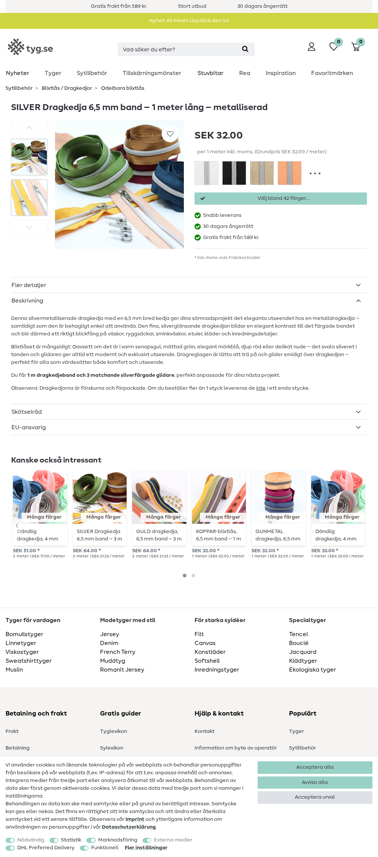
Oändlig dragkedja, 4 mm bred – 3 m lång (37, 535)
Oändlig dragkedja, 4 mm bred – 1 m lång (336, 535)
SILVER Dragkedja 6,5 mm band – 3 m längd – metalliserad (99, 535)
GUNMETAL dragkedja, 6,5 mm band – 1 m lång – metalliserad (277, 535)
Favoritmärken (332, 73)
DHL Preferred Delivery (46, 847)
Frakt (12, 731)
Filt (199, 634)
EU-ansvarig (28, 427)
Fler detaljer (28, 285)
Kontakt (204, 731)
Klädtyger (303, 661)
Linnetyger (21, 643)
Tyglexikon (113, 731)
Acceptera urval (315, 797)
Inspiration (281, 73)
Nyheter (17, 73)
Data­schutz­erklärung (129, 827)
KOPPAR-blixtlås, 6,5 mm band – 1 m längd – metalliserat (218, 535)
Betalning (18, 748)
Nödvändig (30, 840)
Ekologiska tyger (312, 670)
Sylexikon (111, 748)
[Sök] (245, 49)
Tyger (53, 73)
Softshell (207, 661)
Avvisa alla (315, 782)
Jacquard (302, 652)
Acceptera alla (315, 767)
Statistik (71, 840)
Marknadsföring (117, 840)
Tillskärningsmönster (152, 73)
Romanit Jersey (122, 670)
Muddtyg (112, 661)
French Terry (117, 652)
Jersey (109, 634)
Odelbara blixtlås (122, 88)
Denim (109, 643)
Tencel (298, 634)
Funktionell (104, 847)
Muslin (14, 670)
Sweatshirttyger (29, 661)
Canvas (205, 643)
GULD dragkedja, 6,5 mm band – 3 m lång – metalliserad (159, 535)
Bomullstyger (24, 634)
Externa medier (173, 840)
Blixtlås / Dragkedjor (66, 88)
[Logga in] (311, 46)
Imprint (135, 819)
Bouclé (299, 643)
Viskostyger (22, 652)
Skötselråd (26, 412)
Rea (244, 73)
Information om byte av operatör (236, 748)
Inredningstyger (217, 670)
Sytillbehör (92, 73)
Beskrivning (27, 301)
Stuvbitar (210, 73)
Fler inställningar (146, 847)
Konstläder (210, 652)
